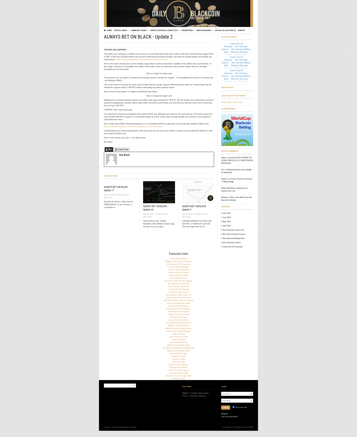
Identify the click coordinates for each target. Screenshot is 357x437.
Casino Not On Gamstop (232, 247)
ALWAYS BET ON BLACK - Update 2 (138, 37)
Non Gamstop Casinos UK (233, 230)
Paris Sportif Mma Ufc (179, 342)
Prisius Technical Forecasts (164, 30)
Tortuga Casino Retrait (179, 367)
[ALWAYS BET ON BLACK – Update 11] (120, 182)
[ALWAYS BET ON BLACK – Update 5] (198, 192)
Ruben (223, 158)
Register (224, 414)
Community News (138, 30)
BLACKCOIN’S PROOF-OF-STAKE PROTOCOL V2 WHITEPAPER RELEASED (237, 160)
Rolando (224, 197)
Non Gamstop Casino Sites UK (178, 295)
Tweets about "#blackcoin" (232, 102)
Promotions (187, 30)
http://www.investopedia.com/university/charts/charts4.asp (142, 59)
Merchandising (204, 30)
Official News (120, 30)
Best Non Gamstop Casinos (234, 234)
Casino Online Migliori (178, 259)
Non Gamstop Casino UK (178, 286)
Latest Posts (123, 149)
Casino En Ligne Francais (178, 370)
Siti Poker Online (178, 379)
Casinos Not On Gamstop (178, 270)
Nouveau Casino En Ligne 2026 (178, 376)
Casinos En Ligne (178, 356)
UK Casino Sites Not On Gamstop (178, 281)
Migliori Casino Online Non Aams (178, 261)
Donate (241, 30)
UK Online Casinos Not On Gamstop (178, 300)
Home (109, 30)
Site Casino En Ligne (178, 353)
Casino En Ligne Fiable (178, 373)
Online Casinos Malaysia (178, 365)
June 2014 (227, 217)
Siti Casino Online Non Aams (178, 303)
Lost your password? (229, 417)
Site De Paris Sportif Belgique (179, 331)
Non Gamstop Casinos (232, 242)
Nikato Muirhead (227, 188)
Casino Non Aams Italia (178, 275)
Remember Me (241, 407)
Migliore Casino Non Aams (178, 326)
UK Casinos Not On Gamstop (178, 264)
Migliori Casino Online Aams (178, 345)
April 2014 (227, 226)
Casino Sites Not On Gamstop (178, 298)
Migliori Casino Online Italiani (178, 351)
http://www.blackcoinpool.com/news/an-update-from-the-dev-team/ (133, 126)
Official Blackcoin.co (225, 30)
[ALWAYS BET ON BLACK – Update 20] (159, 192)
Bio (109, 149)
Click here (249, 427)
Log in (225, 408)
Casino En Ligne (178, 334)
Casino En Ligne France (178, 292)
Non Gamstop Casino (178, 278)
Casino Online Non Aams (178, 306)
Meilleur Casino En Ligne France (178, 328)
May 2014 (227, 222)
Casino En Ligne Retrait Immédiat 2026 (178, 348)
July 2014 (226, 213)
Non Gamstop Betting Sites (234, 238)
